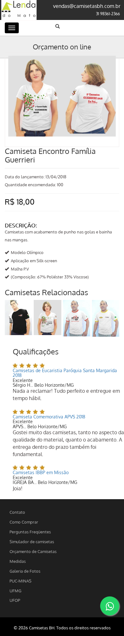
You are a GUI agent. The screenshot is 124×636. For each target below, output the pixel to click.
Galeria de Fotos (25, 571)
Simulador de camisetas (32, 541)
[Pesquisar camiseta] (57, 26)
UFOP (15, 600)
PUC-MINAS (20, 580)
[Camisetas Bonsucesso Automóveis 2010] (18, 317)
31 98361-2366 (108, 13)
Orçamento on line (62, 46)
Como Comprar (24, 522)
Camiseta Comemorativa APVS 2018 (49, 416)
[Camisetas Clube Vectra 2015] (105, 318)
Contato (17, 512)
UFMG (15, 590)
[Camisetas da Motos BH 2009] (76, 318)
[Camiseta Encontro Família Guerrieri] (62, 58)
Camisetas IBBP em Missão (41, 472)
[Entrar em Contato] (109, 605)
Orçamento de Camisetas (33, 551)
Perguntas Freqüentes (30, 531)
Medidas (18, 561)
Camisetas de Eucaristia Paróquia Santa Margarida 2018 (65, 373)
